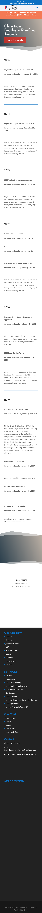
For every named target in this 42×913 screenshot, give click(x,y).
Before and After (12, 732)
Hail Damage (10, 693)
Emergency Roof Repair (14, 689)
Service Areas (10, 679)
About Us (9, 636)
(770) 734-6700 (21, 2)
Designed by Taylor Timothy (16, 907)
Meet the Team (11, 650)
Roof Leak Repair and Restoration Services (21, 700)
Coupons (9, 640)
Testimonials (10, 718)
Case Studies (10, 728)
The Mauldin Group (21, 910)
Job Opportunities (12, 644)
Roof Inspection (11, 696)
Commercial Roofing (13, 682)
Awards (8, 654)
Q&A (7, 647)
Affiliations (9, 657)
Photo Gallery (11, 661)
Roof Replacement (12, 703)
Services (9, 676)
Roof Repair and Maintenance (17, 686)
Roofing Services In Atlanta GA (17, 707)
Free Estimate (15, 40)
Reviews (9, 721)
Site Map (9, 664)
